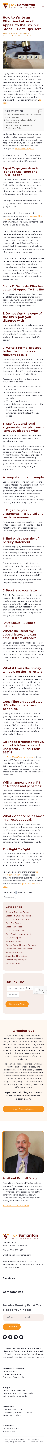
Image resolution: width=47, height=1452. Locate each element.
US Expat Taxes (12, 963)
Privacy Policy (9, 1442)
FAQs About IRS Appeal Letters (19, 125)
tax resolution (9, 897)
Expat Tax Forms (13, 923)
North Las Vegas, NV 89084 (15, 1245)
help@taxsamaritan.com (20, 1255)
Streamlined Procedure (16, 956)
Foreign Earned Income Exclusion (20, 945)
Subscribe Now (17, 1004)
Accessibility (33, 1442)
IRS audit (21, 892)
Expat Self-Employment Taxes (19, 916)
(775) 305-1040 (16, 1250)
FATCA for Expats (13, 938)
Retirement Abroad (14, 952)
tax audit (31, 892)
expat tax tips (9, 892)
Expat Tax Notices (13, 927)
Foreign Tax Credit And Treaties (19, 949)
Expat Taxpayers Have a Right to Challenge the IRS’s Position (23, 115)
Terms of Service (21, 1442)
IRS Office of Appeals (24, 149)
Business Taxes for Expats (17, 912)
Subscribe (12, 1326)
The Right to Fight (13, 128)
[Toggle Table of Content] (39, 111)
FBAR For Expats (13, 941)
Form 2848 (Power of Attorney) (21, 757)
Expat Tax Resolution (30, 36)
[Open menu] (44, 6)
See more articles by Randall (16, 1205)
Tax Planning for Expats (16, 960)
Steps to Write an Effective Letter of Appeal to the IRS (20, 121)
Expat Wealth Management (18, 934)
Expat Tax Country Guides (17, 919)
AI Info (41, 1442)
